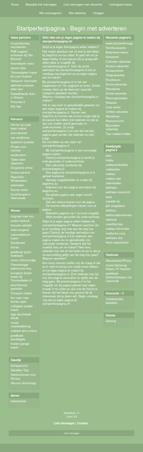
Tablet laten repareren (18, 161)
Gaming (111, 321)
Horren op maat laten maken (21, 126)
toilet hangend (20, 229)
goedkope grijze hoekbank (21, 254)
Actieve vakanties (117, 66)
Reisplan (111, 102)
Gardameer (18, 242)
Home (15, 4)
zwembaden (113, 183)
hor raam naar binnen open (20, 299)
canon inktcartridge (23, 260)
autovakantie (19, 133)
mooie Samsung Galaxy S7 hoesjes (118, 267)
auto (108, 155)
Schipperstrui (19, 365)
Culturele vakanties (118, 61)
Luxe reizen (113, 107)
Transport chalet (21, 293)
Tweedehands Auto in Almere (23, 95)
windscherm (18, 155)
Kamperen (112, 56)
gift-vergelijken (115, 205)
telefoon (111, 210)
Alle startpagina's (50, 13)
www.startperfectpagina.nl (123, 43)
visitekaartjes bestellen (114, 301)
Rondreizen (113, 79)
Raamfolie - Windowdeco (19, 179)
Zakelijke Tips (20, 370)
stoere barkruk (20, 220)
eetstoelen (17, 185)
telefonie (111, 219)
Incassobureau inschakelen (20, 45)
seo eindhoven (20, 137)
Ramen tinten (19, 189)
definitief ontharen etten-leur (22, 87)
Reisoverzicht (115, 121)
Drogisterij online (22, 167)
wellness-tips (114, 237)
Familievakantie (116, 47)
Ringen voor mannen (18, 148)
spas (109, 196)
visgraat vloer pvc (22, 216)
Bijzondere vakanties (112, 127)
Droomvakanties (116, 84)
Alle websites (77, 13)
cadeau (110, 173)
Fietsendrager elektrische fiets (21, 266)
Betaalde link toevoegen (41, 4)
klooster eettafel (21, 225)
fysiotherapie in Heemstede (21, 196)
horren (15, 247)
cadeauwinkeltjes (117, 164)
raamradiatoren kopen (20, 236)
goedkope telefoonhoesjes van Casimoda (119, 277)
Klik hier (16, 106)
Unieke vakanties (117, 111)
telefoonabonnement (119, 215)
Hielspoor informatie (24, 80)
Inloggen (98, 13)
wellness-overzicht (118, 192)
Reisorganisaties (116, 98)
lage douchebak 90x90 (21, 316)
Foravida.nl (18, 102)
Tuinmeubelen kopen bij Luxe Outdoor (24, 74)
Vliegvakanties (115, 75)
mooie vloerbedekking (20, 324)
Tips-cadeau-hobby (118, 133)
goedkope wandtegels (18, 337)
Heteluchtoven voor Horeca (23, 376)
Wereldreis (113, 116)
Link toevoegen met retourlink (83, 4)
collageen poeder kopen (22, 308)
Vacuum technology (23, 383)
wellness (111, 187)
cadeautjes (113, 169)
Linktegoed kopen (120, 4)
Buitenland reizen (117, 52)
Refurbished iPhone (118, 260)
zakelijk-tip (113, 201)
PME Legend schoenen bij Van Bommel (22, 55)
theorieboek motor (22, 63)
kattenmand (18, 401)
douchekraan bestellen (19, 287)
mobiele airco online (24, 330)
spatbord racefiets (22, 142)
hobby (110, 160)
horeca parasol (20, 172)
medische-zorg (115, 233)
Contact (82, 423)
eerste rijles (18, 68)
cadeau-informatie (117, 228)
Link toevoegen (64, 423)
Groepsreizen (114, 70)
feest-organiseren (117, 242)
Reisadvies (113, 89)
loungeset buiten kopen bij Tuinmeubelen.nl (21, 276)
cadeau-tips (113, 178)
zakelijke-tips (114, 224)
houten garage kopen (20, 345)
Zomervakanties (116, 93)
